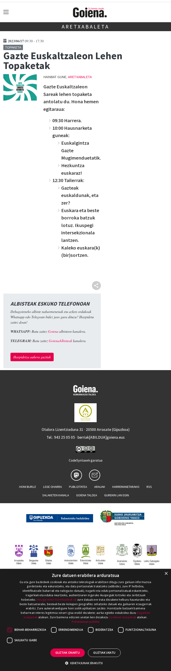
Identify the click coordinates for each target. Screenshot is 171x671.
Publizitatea (78, 487)
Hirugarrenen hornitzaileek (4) (56, 600)
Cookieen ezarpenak (122, 617)
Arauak (99, 487)
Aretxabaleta (85, 26)
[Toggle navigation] (6, 12)
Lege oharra (52, 487)
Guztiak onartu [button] (67, 653)
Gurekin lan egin (116, 495)
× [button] (166, 573)
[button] (85, 663)
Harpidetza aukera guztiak (32, 357)
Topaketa (13, 47)
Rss (149, 487)
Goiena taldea (86, 495)
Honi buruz (27, 487)
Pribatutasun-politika (85, 622)
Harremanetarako (125, 487)
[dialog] (85, 620)
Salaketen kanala (55, 495)
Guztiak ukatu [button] (104, 653)
